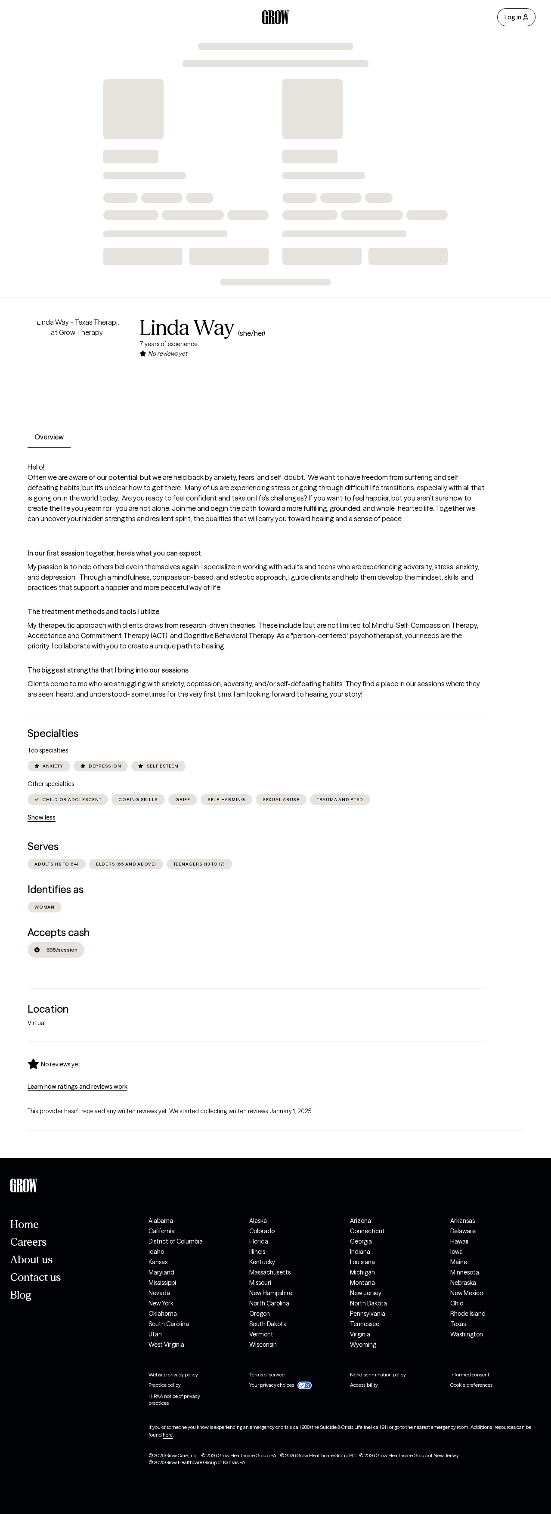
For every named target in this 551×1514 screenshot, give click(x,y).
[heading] (54, 1063)
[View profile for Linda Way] (77, 366)
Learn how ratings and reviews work (77, 1086)
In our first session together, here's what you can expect (114, 553)
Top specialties (48, 750)
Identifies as (56, 889)
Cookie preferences (471, 1385)
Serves (43, 846)
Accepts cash (59, 932)
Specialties (53, 733)
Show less (42, 817)
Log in (513, 17)
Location (48, 1009)
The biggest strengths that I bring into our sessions (108, 670)
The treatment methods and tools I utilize (93, 611)
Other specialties (51, 784)
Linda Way (187, 327)
